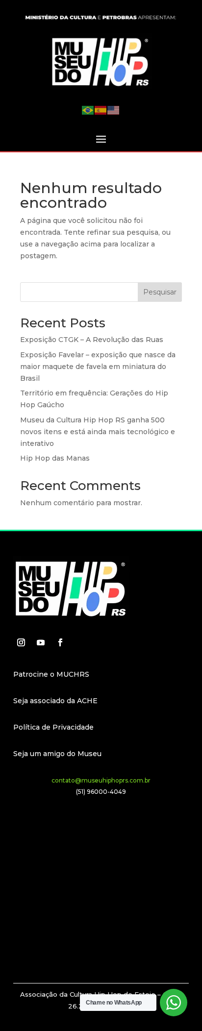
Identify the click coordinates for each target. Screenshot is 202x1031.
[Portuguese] (88, 109)
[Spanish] (101, 109)
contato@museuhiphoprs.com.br (101, 780)
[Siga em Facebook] (60, 642)
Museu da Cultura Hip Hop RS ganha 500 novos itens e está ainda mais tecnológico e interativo (97, 432)
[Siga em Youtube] (41, 642)
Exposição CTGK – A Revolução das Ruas (91, 339)
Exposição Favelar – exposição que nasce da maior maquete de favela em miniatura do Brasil (98, 366)
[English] (113, 109)
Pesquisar (160, 292)
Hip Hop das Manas (55, 458)
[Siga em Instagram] (21, 642)
